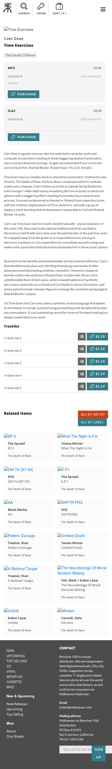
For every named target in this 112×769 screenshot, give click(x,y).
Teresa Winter (72, 443)
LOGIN (41, 13)
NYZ (11, 476)
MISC (11, 687)
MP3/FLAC (15, 676)
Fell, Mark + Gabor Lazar (79, 580)
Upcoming (14, 709)
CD (9, 666)
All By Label (92, 422)
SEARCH (24, 13)
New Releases (17, 703)
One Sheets (15, 736)
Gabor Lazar (17, 618)
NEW (10, 650)
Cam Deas (13, 38)
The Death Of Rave (20, 55)
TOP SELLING (17, 661)
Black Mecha (17, 509)
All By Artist (93, 414)
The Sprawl (16, 443)
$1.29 (100, 336)
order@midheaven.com (75, 707)
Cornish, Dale (71, 618)
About (11, 731)
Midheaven (8, 9)
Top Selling (15, 714)
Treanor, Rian (18, 543)
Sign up (99, 753)
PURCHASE (26, 94)
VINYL (11, 671)
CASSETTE (14, 681)
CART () (59, 13)
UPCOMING (16, 655)
